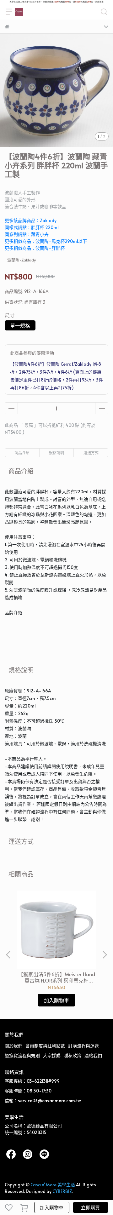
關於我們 (13, 1046)
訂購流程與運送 (83, 1046)
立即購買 (90, 1207)
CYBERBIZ (62, 1191)
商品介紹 (22, 452)
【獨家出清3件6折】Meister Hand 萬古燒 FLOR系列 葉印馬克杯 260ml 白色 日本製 (56, 977)
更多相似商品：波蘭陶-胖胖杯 (35, 248)
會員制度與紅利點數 (45, 1046)
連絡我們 (93, 1055)
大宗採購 (52, 1055)
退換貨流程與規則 (22, 1055)
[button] (104, 955)
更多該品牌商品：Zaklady (30, 220)
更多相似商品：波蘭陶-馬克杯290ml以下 (46, 241)
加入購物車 (51, 1207)
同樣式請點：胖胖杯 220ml (32, 227)
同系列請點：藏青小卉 (27, 234)
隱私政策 (72, 1055)
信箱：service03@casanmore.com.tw (43, 1100)
